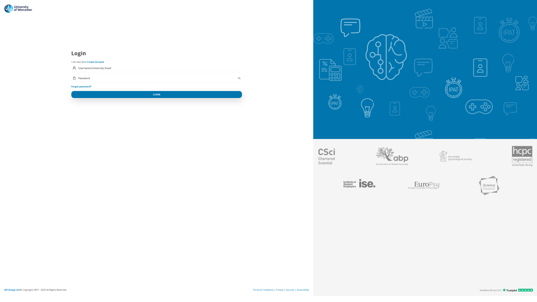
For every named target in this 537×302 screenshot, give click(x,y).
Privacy (280, 289)
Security (290, 289)
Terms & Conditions (263, 289)
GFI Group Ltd (12, 289)
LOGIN (156, 94)
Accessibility (303, 289)
